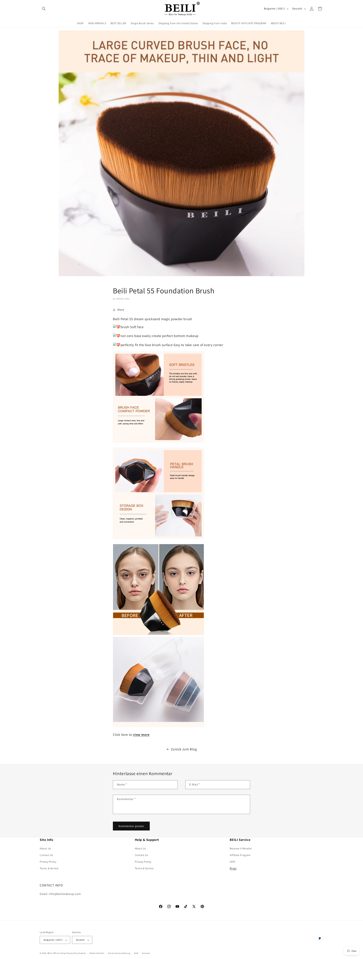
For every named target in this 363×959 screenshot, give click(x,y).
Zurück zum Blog (184, 749)
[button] (44, 9)
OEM (232, 861)
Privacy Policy (48, 861)
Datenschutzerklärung (119, 953)
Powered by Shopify (76, 953)
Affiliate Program (240, 855)
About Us (45, 848)
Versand (146, 953)
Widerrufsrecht (96, 953)
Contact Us (46, 855)
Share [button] (120, 309)
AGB (136, 953)
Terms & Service (49, 868)
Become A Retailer (241, 848)
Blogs (233, 868)
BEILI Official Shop (56, 953)
